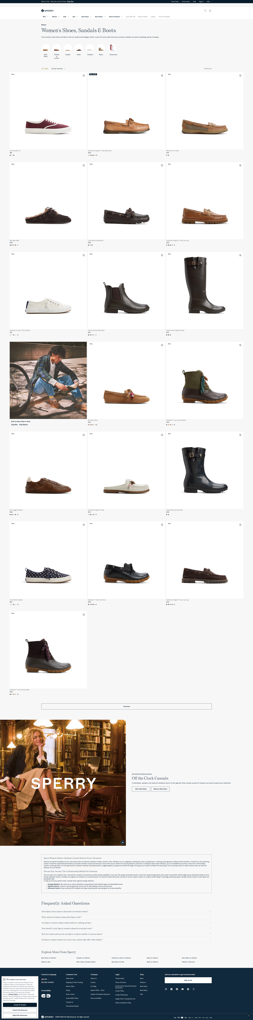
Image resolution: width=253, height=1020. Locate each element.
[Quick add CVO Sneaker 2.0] (84, 75)
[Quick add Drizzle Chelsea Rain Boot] (162, 255)
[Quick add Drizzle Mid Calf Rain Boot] (240, 435)
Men (44, 16)
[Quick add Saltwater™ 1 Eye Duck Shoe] (162, 525)
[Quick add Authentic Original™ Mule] (162, 435)
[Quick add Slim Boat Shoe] (162, 345)
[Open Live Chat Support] (249, 1016)
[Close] (37, 978)
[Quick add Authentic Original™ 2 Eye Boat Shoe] (162, 75)
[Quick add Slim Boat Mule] (84, 165)
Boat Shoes (85, 16)
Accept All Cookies (20, 1005)
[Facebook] (177, 989)
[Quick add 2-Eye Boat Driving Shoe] (162, 165)
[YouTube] (182, 989)
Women (54, 16)
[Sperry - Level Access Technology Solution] (53, 996)
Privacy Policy (13, 994)
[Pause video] (123, 842)
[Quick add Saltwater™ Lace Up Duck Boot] (240, 345)
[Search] (205, 11)
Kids (64, 16)
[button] (210, 11)
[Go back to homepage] (47, 10)
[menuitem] (48, 17)
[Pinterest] (188, 989)
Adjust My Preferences (20, 1015)
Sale (74, 16)
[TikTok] (171, 989)
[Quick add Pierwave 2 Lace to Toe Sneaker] (84, 255)
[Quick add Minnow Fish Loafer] (240, 75)
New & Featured (114, 16)
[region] (19, 997)
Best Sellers (99, 16)
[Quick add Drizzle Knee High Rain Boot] (240, 255)
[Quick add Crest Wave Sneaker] (84, 525)
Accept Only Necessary (19, 1010)
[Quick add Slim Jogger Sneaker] (84, 435)
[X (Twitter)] (193, 989)
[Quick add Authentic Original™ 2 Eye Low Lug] (240, 165)
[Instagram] (166, 989)
